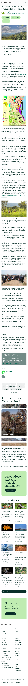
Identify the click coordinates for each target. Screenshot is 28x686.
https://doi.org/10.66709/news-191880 (12, 363)
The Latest (4, 644)
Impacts (17, 638)
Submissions (18, 642)
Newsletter (10, 613)
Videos (3, 631)
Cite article (6, 21)
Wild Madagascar (5, 651)
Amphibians (6, 383)
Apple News (18, 673)
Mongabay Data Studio (7, 667)
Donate (16, 636)
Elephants (5, 389)
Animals (13, 383)
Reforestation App (6, 657)
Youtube (17, 655)
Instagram (17, 653)
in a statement (22, 74)
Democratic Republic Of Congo (18, 13)
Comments (6, 17)
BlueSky (17, 666)
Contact (17, 633)
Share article (15, 17)
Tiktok (16, 662)
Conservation (21, 386)
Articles (3, 636)
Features (3, 642)
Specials (3, 638)
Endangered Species (16, 389)
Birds (4, 386)
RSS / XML (17, 675)
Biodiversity (21, 383)
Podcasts (3, 633)
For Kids (3, 653)
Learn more (10, 490)
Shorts (3, 640)
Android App (18, 670)
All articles (6, 591)
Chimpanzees (11, 386)
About (16, 631)
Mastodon (17, 668)
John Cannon (9, 371)
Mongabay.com (10, 12)
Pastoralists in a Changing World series (13, 466)
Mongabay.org (5, 655)
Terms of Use (18, 644)
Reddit (16, 664)
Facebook (17, 660)
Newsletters (18, 640)
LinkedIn (17, 651)
